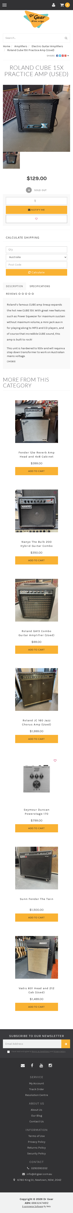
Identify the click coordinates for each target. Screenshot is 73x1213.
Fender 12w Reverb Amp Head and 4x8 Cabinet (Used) (36, 456)
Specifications (40, 286)
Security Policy (36, 1153)
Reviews (12, 293)
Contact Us (36, 1121)
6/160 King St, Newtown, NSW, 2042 (39, 1180)
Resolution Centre (36, 1095)
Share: (51, 55)
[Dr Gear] (36, 19)
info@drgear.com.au (39, 1174)
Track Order (36, 1089)
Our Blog (36, 1115)
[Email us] (23, 1066)
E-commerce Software (32, 1206)
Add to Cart (36, 471)
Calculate (38, 272)
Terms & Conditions (41, 1051)
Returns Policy (36, 1147)
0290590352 (39, 1168)
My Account (36, 1083)
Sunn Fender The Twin (36, 899)
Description (14, 286)
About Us (36, 1109)
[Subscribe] (65, 1043)
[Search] (66, 38)
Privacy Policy (59, 1051)
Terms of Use (36, 1136)
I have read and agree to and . (38, 1051)
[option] (36, 118)
